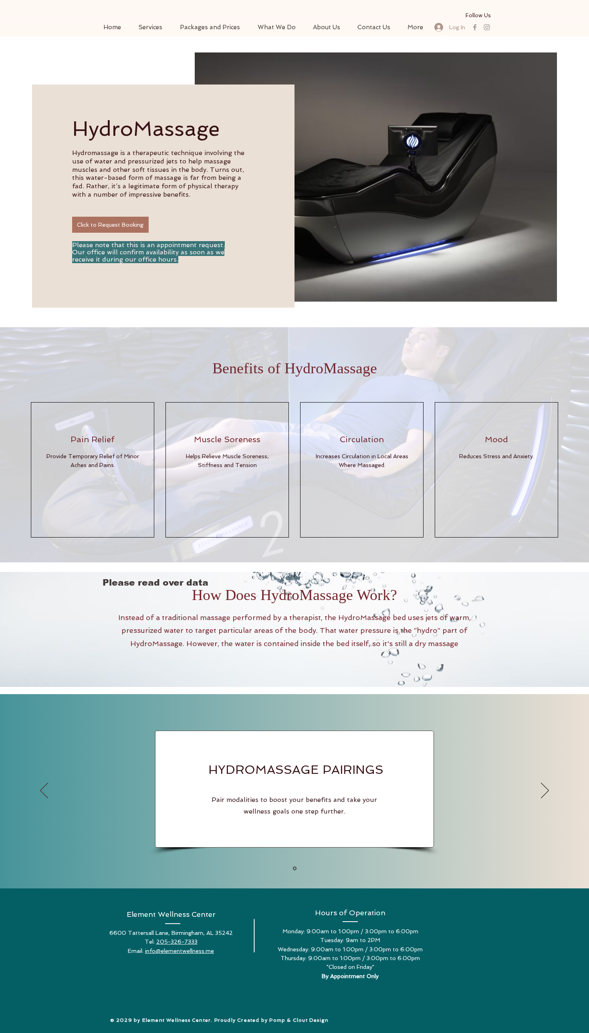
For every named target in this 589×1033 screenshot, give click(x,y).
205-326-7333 (177, 941)
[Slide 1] (295, 868)
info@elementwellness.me (179, 951)
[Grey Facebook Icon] (475, 27)
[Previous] (44, 791)
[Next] (545, 791)
